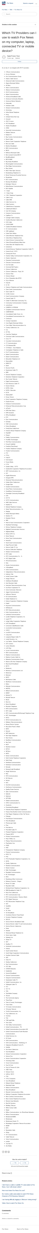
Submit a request (28, 3)
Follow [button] (19, 61)
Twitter (6, 1152)
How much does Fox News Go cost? (13, 1190)
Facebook (3, 1152)
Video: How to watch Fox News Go (13, 1203)
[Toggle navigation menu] (36, 3)
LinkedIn (8, 1152)
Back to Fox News (22, 1229)
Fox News (4, 9)
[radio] (14, 1162)
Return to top (6, 1173)
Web (11, 9)
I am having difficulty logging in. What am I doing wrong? (19, 1199)
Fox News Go (18, 9)
